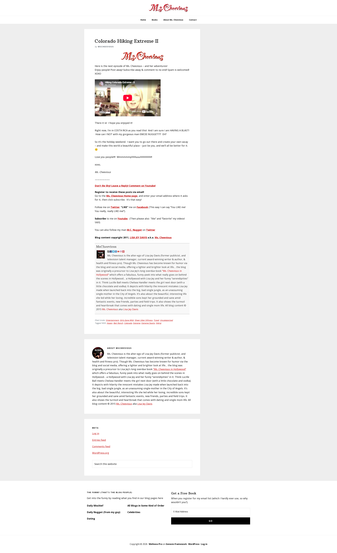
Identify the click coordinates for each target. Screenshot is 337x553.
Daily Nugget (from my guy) (103, 512)
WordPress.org (100, 452)
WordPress (193, 544)
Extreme (136, 323)
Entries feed (99, 440)
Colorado (128, 323)
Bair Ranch (118, 323)
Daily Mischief (95, 505)
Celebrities (133, 512)
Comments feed (101, 446)
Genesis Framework (176, 544)
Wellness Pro (155, 544)
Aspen (109, 323)
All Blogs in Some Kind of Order (145, 505)
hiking (158, 323)
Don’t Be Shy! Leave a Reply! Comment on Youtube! (125, 185)
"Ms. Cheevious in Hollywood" (169, 369)
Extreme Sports (148, 323)
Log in (95, 433)
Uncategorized (166, 320)
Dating (91, 518)
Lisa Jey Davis (130, 309)
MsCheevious (106, 247)
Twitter (115, 207)
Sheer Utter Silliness (144, 320)
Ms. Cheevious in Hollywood (168, 8)
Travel (156, 320)
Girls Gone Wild (127, 320)
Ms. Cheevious (163, 237)
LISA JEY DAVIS (138, 237)
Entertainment (112, 320)
